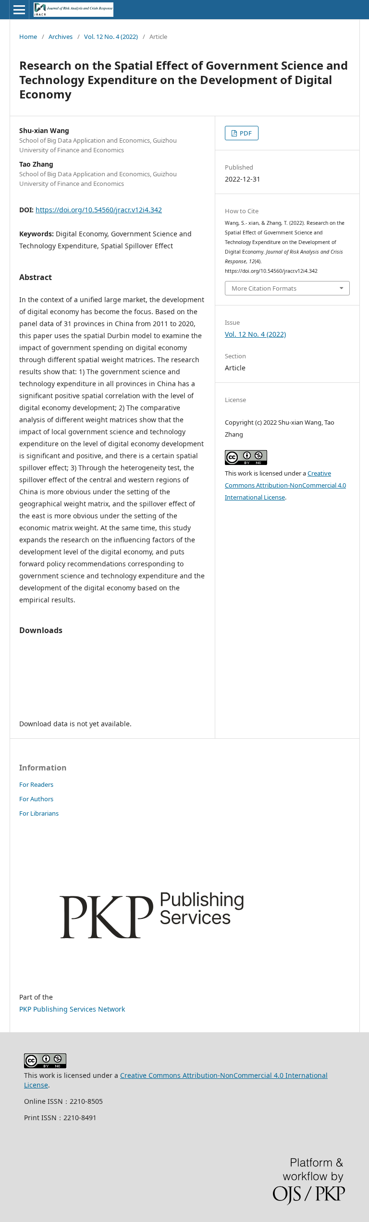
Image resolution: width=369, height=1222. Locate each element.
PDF (245, 133)
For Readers (36, 784)
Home (28, 36)
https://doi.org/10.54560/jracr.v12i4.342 (99, 209)
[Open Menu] (19, 9)
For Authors (36, 798)
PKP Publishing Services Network (72, 1009)
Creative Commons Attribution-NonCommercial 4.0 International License (285, 485)
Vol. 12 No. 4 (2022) (111, 36)
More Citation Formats (264, 288)
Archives (61, 36)
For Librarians (39, 813)
